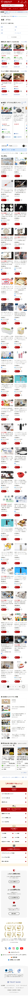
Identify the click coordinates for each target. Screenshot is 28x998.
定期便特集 (17, 841)
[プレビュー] (9, 63)
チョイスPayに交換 (6, 857)
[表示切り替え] (25, 146)
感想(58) (17, 60)
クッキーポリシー (20, 987)
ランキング (15, 8)
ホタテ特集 (17, 837)
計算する (16, 16)
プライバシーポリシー (9, 987)
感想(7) (4, 88)
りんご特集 (4, 837)
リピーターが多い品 (6, 797)
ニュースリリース (10, 985)
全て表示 (15, 37)
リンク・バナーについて (21, 985)
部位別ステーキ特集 (6, 841)
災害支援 (15, 957)
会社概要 (3, 985)
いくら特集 (17, 833)
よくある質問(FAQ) (14, 897)
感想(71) (5, 60)
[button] (25, 6)
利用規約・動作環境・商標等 (14, 990)
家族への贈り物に (5, 861)
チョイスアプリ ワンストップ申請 (10, 153)
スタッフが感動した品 (6, 817)
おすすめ (22, 8)
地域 (10, 8)
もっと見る (24, 41)
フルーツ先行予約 (5, 821)
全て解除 (13, 149)
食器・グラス (7, 149)
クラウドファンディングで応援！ (8, 853)
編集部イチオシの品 (6, 813)
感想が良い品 (4, 802)
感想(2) (17, 88)
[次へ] (23, 686)
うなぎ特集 (4, 833)
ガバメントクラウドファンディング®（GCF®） (15, 954)
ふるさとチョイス (14, 952)
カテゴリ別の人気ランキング (7, 793)
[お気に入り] (8, 176)
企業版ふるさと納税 (15, 959)
